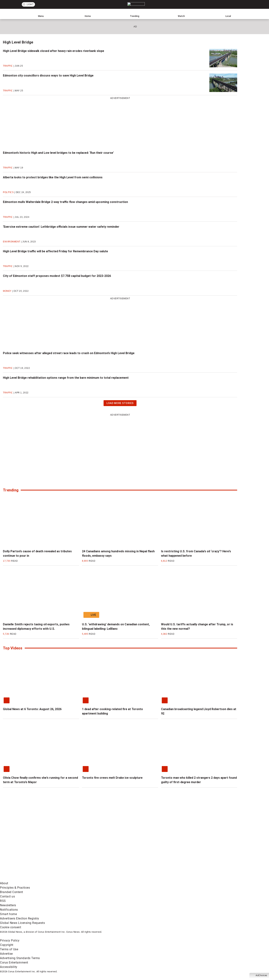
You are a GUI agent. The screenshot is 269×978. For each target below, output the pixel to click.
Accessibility (8, 967)
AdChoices (261, 975)
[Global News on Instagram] (194, 850)
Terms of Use (9, 949)
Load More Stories (120, 403)
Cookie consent (10, 927)
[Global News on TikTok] (84, 879)
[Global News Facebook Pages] (28, 850)
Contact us (7, 896)
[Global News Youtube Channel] (139, 850)
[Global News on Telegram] (139, 879)
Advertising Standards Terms (20, 958)
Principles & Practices (15, 887)
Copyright (6, 945)
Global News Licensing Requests (22, 923)
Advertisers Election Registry (19, 918)
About (4, 883)
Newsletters (8, 905)
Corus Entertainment (14, 962)
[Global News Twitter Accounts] (84, 850)
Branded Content (11, 892)
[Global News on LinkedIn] (28, 879)
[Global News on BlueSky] (194, 879)
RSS (3, 901)
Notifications (9, 909)
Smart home (8, 914)
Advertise (6, 953)
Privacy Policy (9, 940)
